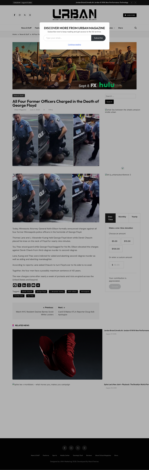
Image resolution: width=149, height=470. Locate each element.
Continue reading (74, 44)
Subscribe (98, 38)
